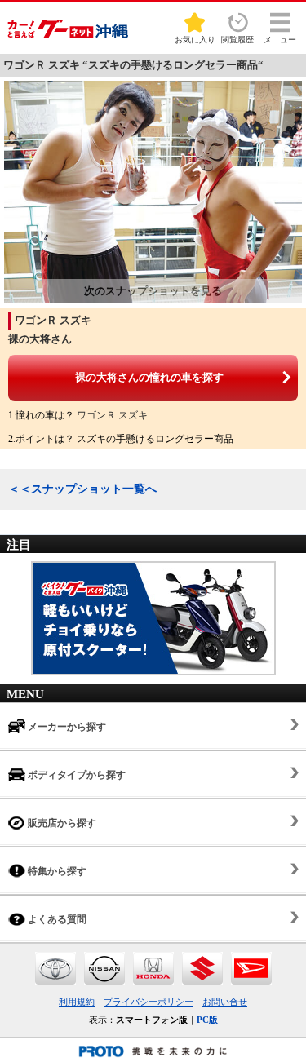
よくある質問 (55, 919)
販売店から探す (60, 823)
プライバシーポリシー (148, 1002)
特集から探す (55, 871)
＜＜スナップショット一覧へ (82, 489)
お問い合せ (224, 1002)
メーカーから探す (65, 726)
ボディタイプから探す (75, 775)
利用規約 (77, 1002)
